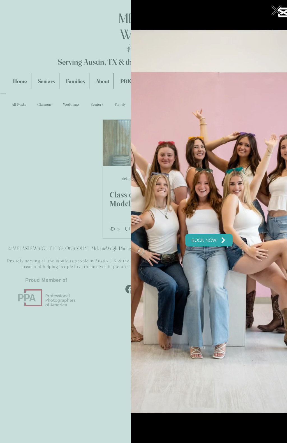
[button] (276, 10)
